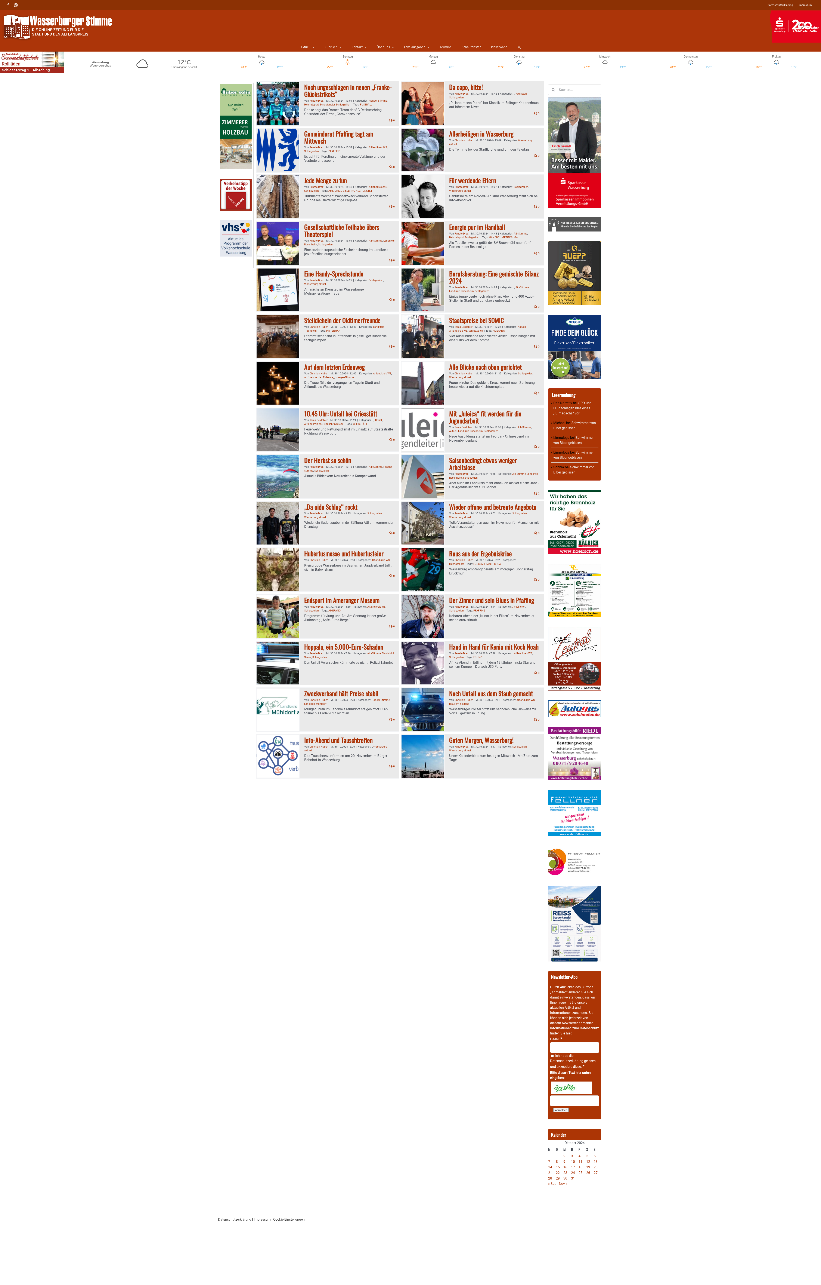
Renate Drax (316, 100)
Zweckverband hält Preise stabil (341, 693)
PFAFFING (334, 151)
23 (565, 1173)
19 (588, 1167)
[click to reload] (571, 1087)
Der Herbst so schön (327, 460)
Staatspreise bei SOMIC (476, 320)
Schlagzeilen (343, 104)
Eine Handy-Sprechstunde (333, 273)
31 (573, 1178)
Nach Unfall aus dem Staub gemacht (491, 693)
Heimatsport (311, 104)
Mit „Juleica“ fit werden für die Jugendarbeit (485, 417)
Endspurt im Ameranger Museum (341, 600)
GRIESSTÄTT (360, 424)
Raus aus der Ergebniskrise (480, 553)
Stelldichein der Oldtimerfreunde (342, 320)
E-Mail (556, 1039)
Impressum (262, 1219)
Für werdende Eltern (472, 180)
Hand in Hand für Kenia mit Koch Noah (494, 646)
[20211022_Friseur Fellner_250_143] (574, 848)
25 (580, 1173)
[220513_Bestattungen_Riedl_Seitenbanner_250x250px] (574, 729)
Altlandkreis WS (378, 147)
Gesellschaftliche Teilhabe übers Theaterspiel (341, 230)
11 (580, 1162)
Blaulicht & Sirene (333, 424)
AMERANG (499, 330)
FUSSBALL (366, 104)
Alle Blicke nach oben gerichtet (485, 367)
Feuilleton (521, 93)
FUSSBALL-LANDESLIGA (487, 563)
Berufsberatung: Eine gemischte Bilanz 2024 (494, 277)
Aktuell (522, 326)
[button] (519, 47)
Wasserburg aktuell (460, 190)
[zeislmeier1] (574, 703)
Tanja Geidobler (464, 326)
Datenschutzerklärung (566, 1061)
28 (550, 1178)
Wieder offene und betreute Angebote (492, 507)
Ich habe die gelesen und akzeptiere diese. (573, 1061)
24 (573, 1173)
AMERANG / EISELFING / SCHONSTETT (351, 190)
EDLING (477, 657)
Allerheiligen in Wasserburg (481, 133)
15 (558, 1167)
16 (565, 1167)
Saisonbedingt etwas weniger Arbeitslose (483, 463)
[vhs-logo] (236, 223)
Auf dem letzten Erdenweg (334, 367)
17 (573, 1167)
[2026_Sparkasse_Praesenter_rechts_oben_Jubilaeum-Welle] (795, 12)
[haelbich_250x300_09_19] (574, 493)
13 (596, 1162)
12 (588, 1162)
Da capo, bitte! (466, 87)
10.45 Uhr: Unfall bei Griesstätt (340, 413)
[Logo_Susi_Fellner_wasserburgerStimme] (574, 792)
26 (588, 1173)
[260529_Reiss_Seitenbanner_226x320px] (574, 889)
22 (558, 1173)
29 (558, 1178)
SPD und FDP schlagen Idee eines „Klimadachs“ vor (572, 408)
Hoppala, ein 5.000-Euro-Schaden (343, 646)
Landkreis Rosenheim (461, 291)
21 (550, 1173)
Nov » (563, 1184)
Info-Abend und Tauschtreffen (339, 740)
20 (596, 1167)
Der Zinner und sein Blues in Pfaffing (491, 600)
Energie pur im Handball (477, 227)
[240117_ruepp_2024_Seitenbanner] (574, 244)
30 (565, 1178)
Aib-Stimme (375, 240)
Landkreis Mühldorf (315, 703)
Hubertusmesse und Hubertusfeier (344, 553)
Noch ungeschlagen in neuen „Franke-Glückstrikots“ (348, 90)
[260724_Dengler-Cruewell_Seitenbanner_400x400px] (574, 566)
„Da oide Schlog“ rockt (330, 507)
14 (550, 1167)
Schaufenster (327, 104)
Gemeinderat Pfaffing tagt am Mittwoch (338, 137)
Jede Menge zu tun (325, 180)
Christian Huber (464, 140)
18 (580, 1167)
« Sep (552, 1184)
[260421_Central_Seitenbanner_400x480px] (574, 629)
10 (573, 1162)
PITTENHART (334, 330)
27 (596, 1173)
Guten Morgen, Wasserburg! (481, 740)
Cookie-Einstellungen (289, 1219)
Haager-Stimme (378, 100)
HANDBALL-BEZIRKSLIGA (503, 237)
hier (568, 1033)
